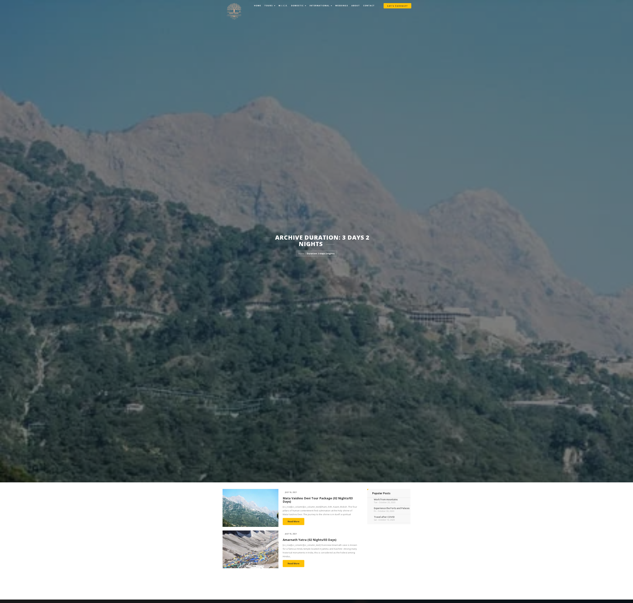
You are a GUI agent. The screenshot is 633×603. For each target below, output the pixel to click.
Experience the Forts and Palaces (391, 508)
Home (257, 5)
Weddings (341, 5)
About (355, 5)
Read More (293, 521)
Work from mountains (386, 499)
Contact (369, 5)
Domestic (297, 5)
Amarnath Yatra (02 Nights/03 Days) (309, 540)
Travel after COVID (384, 517)
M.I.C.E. (283, 5)
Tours (269, 5)
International (319, 5)
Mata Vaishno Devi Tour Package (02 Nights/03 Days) (318, 499)
